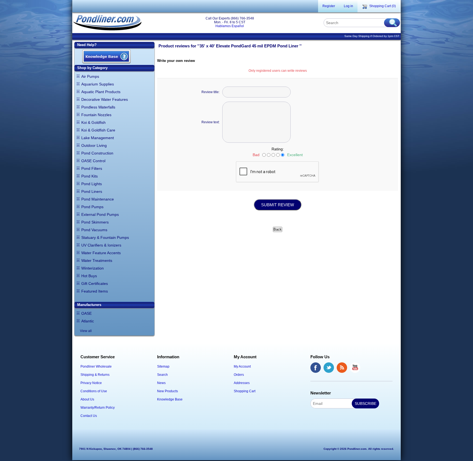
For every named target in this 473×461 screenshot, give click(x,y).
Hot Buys (89, 276)
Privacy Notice (91, 383)
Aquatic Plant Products (100, 92)
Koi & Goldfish (93, 122)
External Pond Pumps (100, 214)
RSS (342, 367)
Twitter (329, 367)
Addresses (242, 383)
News (161, 383)
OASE (86, 313)
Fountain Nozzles (96, 115)
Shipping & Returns (94, 375)
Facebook (315, 367)
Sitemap (163, 366)
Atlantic (87, 321)
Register (328, 6)
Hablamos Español (229, 26)
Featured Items (94, 291)
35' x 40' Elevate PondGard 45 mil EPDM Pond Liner (249, 46)
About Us (87, 399)
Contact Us (88, 416)
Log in (348, 6)
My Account (242, 366)
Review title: (210, 92)
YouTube (355, 367)
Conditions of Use (93, 391)
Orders (239, 375)
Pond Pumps (92, 207)
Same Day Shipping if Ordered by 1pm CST (371, 36)
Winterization (92, 268)
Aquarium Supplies (97, 84)
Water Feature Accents (101, 253)
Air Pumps (90, 76)
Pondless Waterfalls (98, 107)
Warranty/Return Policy (97, 408)
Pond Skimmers (95, 222)
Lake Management (97, 138)
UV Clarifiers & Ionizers (101, 245)
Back (277, 229)
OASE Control (93, 161)
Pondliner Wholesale (96, 366)
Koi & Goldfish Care (98, 130)
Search (162, 375)
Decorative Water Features (104, 99)
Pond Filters (91, 168)
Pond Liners (91, 191)
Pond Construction (97, 153)
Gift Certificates (94, 283)
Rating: (278, 149)
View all (86, 331)
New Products (167, 391)
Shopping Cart (244, 391)
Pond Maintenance (97, 199)
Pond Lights (91, 184)
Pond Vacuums (94, 230)
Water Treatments (96, 260)
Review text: (210, 122)
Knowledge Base (170, 399)
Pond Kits (89, 176)
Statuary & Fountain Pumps (105, 237)
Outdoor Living (94, 145)
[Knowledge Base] (106, 57)
